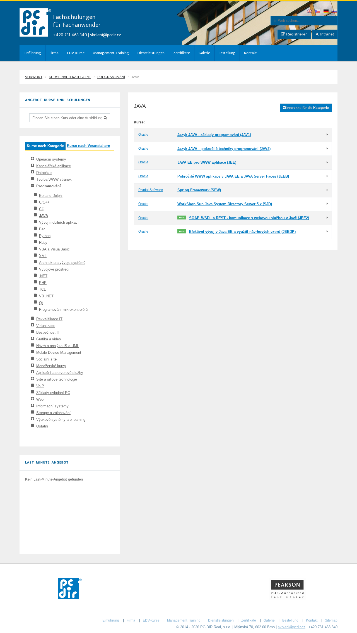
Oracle (143, 135)
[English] (309, 11)
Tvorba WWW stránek (54, 179)
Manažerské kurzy (51, 366)
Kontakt (250, 53)
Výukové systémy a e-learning (60, 419)
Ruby (43, 242)
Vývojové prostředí (54, 269)
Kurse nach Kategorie (70, 77)
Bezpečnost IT (48, 332)
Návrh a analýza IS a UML (57, 346)
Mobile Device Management (58, 352)
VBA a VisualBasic (54, 249)
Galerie (204, 53)
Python (44, 236)
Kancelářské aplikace (53, 166)
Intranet (326, 34)
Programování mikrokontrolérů (63, 309)
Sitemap (331, 620)
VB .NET (46, 296)
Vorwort (33, 77)
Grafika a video (48, 339)
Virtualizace (45, 326)
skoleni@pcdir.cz (105, 35)
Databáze (44, 173)
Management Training (111, 53)
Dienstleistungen (151, 53)
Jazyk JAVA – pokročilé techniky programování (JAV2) (224, 149)
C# (41, 209)
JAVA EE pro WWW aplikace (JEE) (206, 162)
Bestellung (227, 53)
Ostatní (42, 426)
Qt (41, 303)
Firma (54, 53)
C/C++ (44, 202)
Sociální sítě (46, 359)
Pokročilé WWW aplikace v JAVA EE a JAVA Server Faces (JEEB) (233, 176)
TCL (42, 289)
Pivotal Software (150, 190)
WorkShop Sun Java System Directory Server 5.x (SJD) (224, 204)
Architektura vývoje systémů (62, 263)
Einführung (32, 53)
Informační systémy (52, 406)
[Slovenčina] (334, 11)
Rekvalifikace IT (49, 319)
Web (40, 399)
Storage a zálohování (53, 413)
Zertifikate (181, 53)
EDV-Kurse (76, 53)
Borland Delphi (50, 196)
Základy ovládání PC (53, 393)
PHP (43, 283)
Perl (42, 229)
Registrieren (296, 34)
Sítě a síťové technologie (56, 379)
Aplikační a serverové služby (59, 373)
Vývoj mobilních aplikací (59, 222)
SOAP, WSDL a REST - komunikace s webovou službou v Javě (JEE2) (249, 218)
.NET (43, 276)
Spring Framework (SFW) (199, 190)
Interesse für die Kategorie (307, 108)
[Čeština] (318, 11)
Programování (111, 77)
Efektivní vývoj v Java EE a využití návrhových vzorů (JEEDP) (242, 232)
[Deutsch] (326, 11)
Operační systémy (51, 159)
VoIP (40, 386)
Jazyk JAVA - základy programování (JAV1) (214, 135)
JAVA (43, 216)
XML (43, 256)
